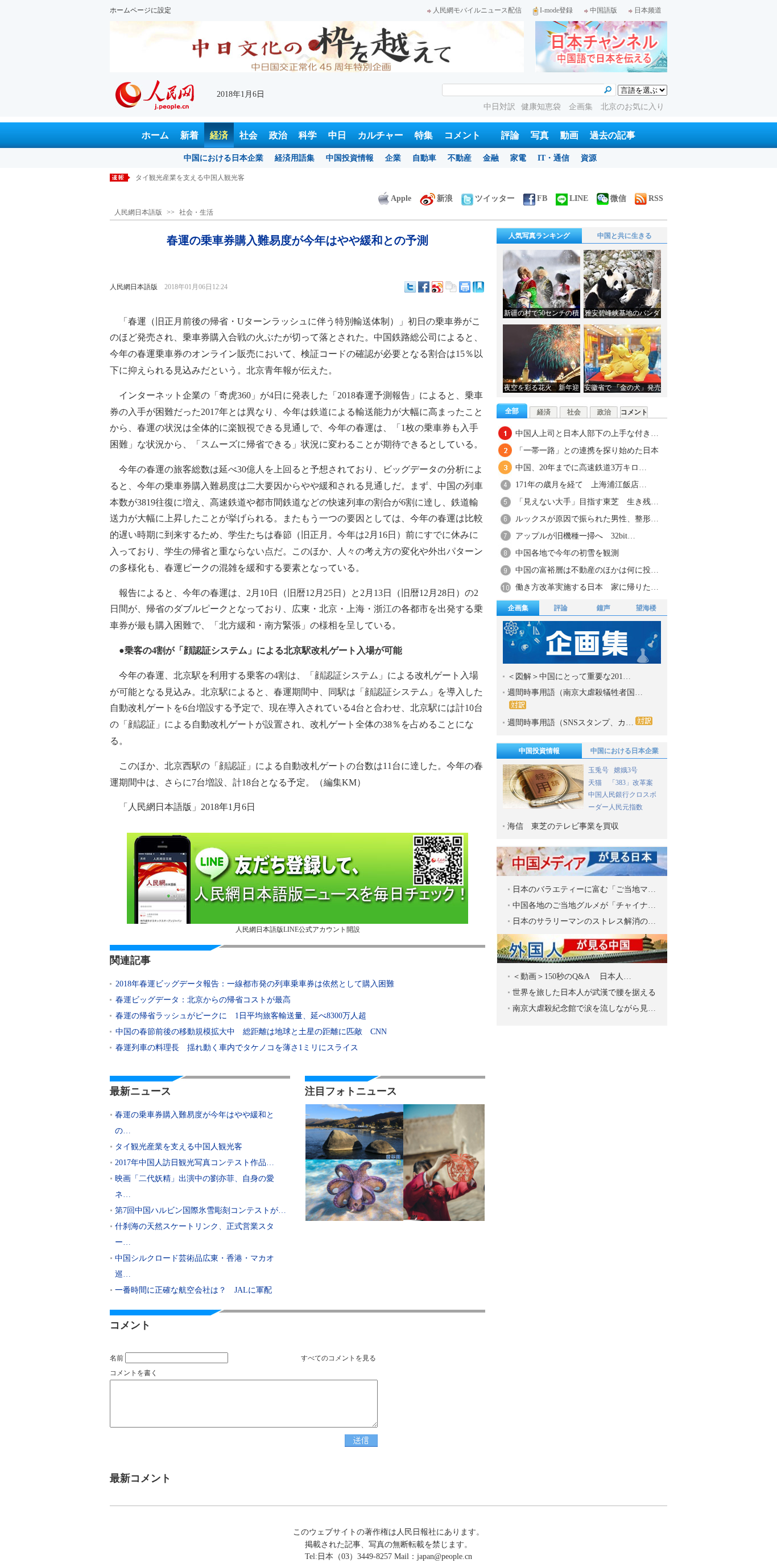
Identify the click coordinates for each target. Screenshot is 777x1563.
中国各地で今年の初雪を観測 (567, 553)
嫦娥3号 (626, 770)
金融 (491, 158)
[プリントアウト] (464, 287)
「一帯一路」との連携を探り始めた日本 (587, 450)
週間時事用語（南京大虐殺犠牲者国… (575, 692)
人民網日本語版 (138, 212)
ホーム (155, 135)
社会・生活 (196, 212)
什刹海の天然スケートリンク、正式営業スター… (194, 1234)
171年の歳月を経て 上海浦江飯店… (581, 484)
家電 (518, 158)
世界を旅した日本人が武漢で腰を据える (584, 992)
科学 (308, 135)
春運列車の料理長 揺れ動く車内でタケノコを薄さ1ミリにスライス (236, 1047)
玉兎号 (598, 770)
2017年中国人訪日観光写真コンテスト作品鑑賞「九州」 (220, 178)
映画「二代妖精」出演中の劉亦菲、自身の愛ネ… (194, 1186)
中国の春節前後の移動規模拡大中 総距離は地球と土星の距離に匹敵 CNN (251, 1031)
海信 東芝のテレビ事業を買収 (563, 826)
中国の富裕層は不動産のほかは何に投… (587, 570)
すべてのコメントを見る (338, 1358)
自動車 (424, 158)
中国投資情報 (350, 158)
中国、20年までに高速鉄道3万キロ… (581, 467)
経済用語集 (295, 158)
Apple (401, 198)
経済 (219, 135)
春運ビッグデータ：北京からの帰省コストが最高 (203, 1000)
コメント (462, 135)
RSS (655, 198)
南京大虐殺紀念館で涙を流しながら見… (584, 1008)
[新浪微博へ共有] (437, 287)
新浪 (445, 198)
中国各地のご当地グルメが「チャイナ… (584, 905)
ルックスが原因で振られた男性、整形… (587, 519)
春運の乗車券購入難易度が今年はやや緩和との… (194, 1122)
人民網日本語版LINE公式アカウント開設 (297, 929)
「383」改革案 (631, 783)
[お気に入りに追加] (478, 287)
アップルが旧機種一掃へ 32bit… (575, 536)
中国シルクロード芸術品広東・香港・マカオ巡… (194, 1266)
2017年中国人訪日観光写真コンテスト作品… (194, 1162)
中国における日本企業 (223, 158)
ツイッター (495, 198)
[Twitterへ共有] (410, 287)
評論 (510, 135)
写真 (540, 135)
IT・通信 (553, 158)
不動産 (460, 158)
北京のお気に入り (632, 106)
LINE (578, 198)
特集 (424, 135)
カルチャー (380, 135)
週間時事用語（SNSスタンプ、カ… (570, 722)
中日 (337, 135)
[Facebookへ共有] (423, 287)
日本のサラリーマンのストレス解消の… (584, 921)
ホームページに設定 (140, 10)
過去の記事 (612, 135)
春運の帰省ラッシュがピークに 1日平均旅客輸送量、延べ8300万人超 (240, 1015)
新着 (189, 135)
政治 (278, 135)
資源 (589, 158)
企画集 (582, 106)
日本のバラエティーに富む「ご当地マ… (584, 889)
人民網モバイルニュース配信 (477, 10)
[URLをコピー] (451, 287)
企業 (393, 158)
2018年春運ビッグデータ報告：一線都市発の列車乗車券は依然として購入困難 (254, 984)
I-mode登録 (556, 10)
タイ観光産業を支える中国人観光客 (178, 1146)
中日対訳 (499, 106)
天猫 (596, 783)
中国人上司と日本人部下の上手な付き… (587, 433)
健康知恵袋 (542, 106)
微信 (618, 198)
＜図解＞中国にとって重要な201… (569, 676)
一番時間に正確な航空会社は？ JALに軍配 (193, 1290)
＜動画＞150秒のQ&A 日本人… (572, 976)
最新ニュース (140, 1091)
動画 (569, 135)
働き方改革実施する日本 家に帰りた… (587, 587)
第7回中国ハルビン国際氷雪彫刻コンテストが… (200, 1210)
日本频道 (648, 10)
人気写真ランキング (539, 236)
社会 (248, 135)
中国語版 (603, 10)
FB (542, 198)
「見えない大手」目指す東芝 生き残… (587, 501)
